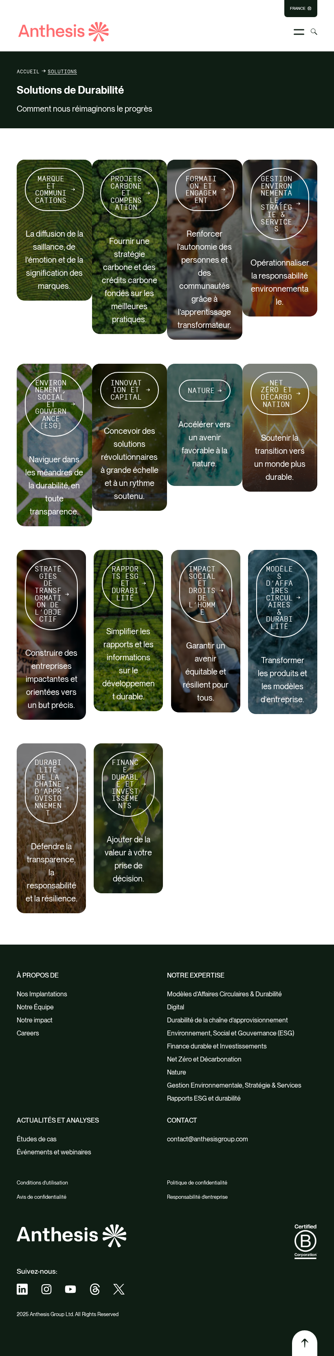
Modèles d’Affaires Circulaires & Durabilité (279, 597)
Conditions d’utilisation (42, 1183)
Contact (182, 1120)
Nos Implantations (42, 994)
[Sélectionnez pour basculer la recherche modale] (314, 31)
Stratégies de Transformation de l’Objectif (48, 594)
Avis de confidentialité (41, 1197)
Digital (175, 1007)
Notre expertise (195, 975)
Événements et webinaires (54, 1152)
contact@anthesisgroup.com (207, 1139)
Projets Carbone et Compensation (126, 193)
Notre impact (35, 1020)
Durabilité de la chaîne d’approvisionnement (48, 787)
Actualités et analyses (58, 1120)
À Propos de (38, 975)
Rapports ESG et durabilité (125, 583)
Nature (201, 390)
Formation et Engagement (201, 189)
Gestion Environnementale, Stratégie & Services (276, 204)
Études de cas (37, 1139)
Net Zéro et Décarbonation (276, 393)
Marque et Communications (50, 189)
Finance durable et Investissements (125, 783)
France (297, 9)
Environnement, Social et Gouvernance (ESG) (50, 404)
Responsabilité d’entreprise (197, 1197)
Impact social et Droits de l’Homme (202, 590)
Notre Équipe (35, 1007)
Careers (28, 1033)
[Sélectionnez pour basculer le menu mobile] (299, 32)
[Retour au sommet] (304, 1343)
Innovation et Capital (126, 390)
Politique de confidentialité (197, 1183)
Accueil (28, 71)
